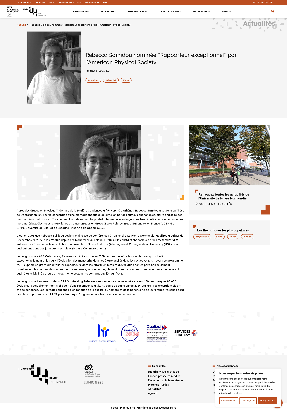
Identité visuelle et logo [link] (163, 371)
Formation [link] (80, 11)
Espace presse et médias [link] (164, 376)
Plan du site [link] (127, 407)
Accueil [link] (21, 24)
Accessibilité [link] (168, 407)
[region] (248, 387)
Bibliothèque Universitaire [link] (92, 2)
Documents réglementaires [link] (165, 380)
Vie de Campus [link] (170, 11)
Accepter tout (267, 400)
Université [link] (200, 11)
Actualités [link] (154, 389)
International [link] (137, 11)
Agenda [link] (226, 11)
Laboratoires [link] (65, 2)
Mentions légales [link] (148, 407)
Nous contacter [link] (263, 2)
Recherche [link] (107, 11)
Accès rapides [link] (21, 2)
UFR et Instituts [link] (43, 2)
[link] (283, 23)
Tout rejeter (248, 400)
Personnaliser (228, 400)
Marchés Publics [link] (159, 384)
